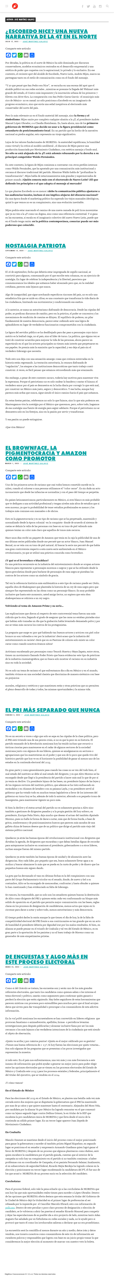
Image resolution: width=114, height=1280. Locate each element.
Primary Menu (6, 6)
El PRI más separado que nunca (52, 710)
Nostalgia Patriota (35, 245)
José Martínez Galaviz (35, 41)
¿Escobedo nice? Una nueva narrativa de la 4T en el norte (51, 34)
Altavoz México (15, 6)
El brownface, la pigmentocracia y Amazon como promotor (46, 453)
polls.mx (10, 1207)
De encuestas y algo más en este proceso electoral (46, 959)
